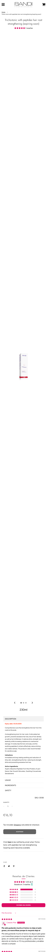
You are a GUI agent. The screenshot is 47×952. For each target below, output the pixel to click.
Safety (8, 790)
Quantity (6, 802)
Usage (8, 780)
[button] (19, 28)
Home (3, 12)
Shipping (17, 825)
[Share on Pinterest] (14, 866)
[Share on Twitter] (9, 866)
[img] (14, 702)
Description (10, 719)
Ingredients (10, 785)
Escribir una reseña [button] (23, 905)
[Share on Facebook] (4, 866)
